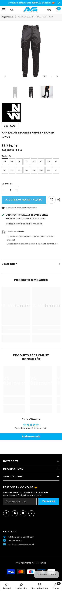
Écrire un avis (31, 436)
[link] (16, 331)
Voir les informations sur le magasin (24, 223)
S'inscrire (48, 501)
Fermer (59, 3)
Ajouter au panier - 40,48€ (23, 199)
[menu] (3, 10)
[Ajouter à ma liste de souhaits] (52, 200)
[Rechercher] (12, 10)
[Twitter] (31, 513)
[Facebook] (6, 513)
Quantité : (7, 183)
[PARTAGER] (58, 200)
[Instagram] (15, 513)
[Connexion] (49, 10)
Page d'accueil (8, 17)
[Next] (57, 76)
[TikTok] (23, 513)
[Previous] (51, 76)
